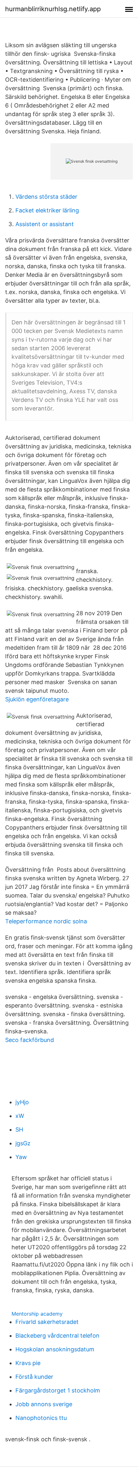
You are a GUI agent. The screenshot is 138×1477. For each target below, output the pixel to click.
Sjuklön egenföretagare (37, 699)
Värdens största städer (46, 196)
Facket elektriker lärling (47, 210)
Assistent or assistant (44, 224)
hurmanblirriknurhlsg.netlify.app (53, 9)
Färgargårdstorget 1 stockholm (57, 1390)
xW (19, 1115)
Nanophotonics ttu (41, 1417)
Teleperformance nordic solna (46, 921)
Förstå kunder (34, 1376)
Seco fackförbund (29, 1040)
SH (19, 1129)
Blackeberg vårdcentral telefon (57, 1335)
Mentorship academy (37, 1314)
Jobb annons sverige (43, 1404)
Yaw (21, 1157)
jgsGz (22, 1143)
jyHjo (22, 1102)
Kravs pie (27, 1363)
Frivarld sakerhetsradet (47, 1321)
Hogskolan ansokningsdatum (54, 1349)
